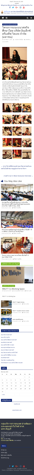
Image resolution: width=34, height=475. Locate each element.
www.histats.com (17, 410)
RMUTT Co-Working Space (13, 289)
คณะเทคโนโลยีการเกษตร (7, 345)
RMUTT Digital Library (18, 302)
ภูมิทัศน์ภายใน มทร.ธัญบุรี (8, 286)
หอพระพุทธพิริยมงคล (18, 319)
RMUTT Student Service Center (21, 311)
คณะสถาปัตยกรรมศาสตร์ (7, 350)
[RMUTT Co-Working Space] (17, 267)
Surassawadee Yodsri (19, 290)
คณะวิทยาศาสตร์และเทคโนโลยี (10, 24)
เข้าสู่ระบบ (3, 450)
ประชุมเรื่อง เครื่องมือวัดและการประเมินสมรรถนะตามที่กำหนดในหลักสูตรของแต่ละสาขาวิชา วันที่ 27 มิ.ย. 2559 (16, 204)
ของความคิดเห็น (6, 455)
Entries (4, 452)
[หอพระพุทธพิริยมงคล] (6, 318)
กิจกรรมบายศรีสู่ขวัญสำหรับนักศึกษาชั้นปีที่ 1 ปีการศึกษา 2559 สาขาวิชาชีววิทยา (17, 230)
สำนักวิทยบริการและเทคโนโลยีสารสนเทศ (11, 362)
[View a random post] (31, 18)
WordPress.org (5, 458)
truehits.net (17, 404)
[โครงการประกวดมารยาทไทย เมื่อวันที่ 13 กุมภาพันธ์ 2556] (17, 238)
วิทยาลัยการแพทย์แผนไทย (7, 360)
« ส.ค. (3, 394)
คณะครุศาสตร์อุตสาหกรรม (8, 347)
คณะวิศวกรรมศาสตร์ (6, 334)
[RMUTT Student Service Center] (6, 310)
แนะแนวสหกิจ (5, 41)
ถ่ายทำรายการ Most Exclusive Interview (18, 176)
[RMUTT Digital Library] (6, 301)
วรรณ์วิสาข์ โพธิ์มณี (19, 39)
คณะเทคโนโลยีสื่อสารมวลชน (8, 355)
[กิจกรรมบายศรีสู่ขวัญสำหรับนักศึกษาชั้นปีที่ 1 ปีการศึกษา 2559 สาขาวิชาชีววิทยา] (17, 212)
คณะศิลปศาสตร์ (5, 357)
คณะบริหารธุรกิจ (5, 337)
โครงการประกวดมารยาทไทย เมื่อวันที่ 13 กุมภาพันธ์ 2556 (15, 256)
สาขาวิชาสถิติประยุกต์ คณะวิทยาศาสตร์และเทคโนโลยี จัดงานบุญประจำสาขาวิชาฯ (16, 167)
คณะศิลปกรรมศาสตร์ (6, 342)
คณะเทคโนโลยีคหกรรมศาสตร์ (9, 340)
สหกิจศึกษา (28, 39)
